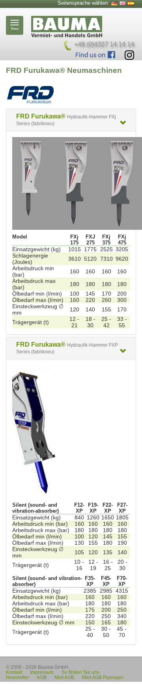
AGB (42, 677)
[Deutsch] (114, 3)
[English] (123, 3)
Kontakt (14, 672)
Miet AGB (64, 677)
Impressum (42, 672)
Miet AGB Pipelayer (102, 677)
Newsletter (17, 677)
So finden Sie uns (80, 672)
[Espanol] (131, 3)
